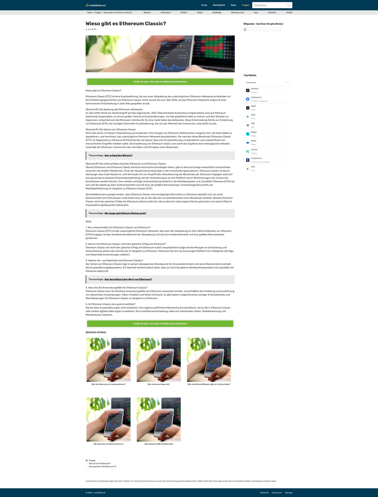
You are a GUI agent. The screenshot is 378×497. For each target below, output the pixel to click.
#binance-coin (237, 12)
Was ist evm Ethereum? (100, 463)
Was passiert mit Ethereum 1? (102, 466)
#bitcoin (147, 12)
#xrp (256, 12)
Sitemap (288, 493)
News (233, 5)
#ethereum (166, 12)
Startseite (264, 493)
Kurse (204, 5)
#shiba (289, 12)
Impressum (277, 493)
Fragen (245, 5)
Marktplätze (219, 5)
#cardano (272, 12)
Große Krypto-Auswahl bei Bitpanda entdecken (160, 81)
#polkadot (216, 12)
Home (89, 12)
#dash (200, 12)
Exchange (251, 83)
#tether (183, 12)
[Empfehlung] (262, 30)
